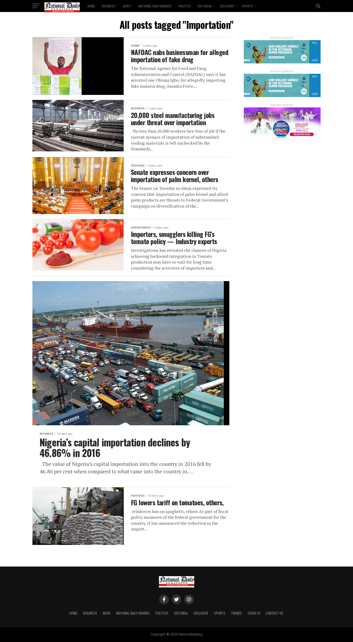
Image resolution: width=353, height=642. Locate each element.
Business (108, 5)
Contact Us (274, 613)
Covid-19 (254, 613)
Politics (184, 5)
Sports (247, 5)
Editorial (205, 5)
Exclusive (227, 5)
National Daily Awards (154, 5)
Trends (236, 613)
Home (91, 5)
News (126, 5)
